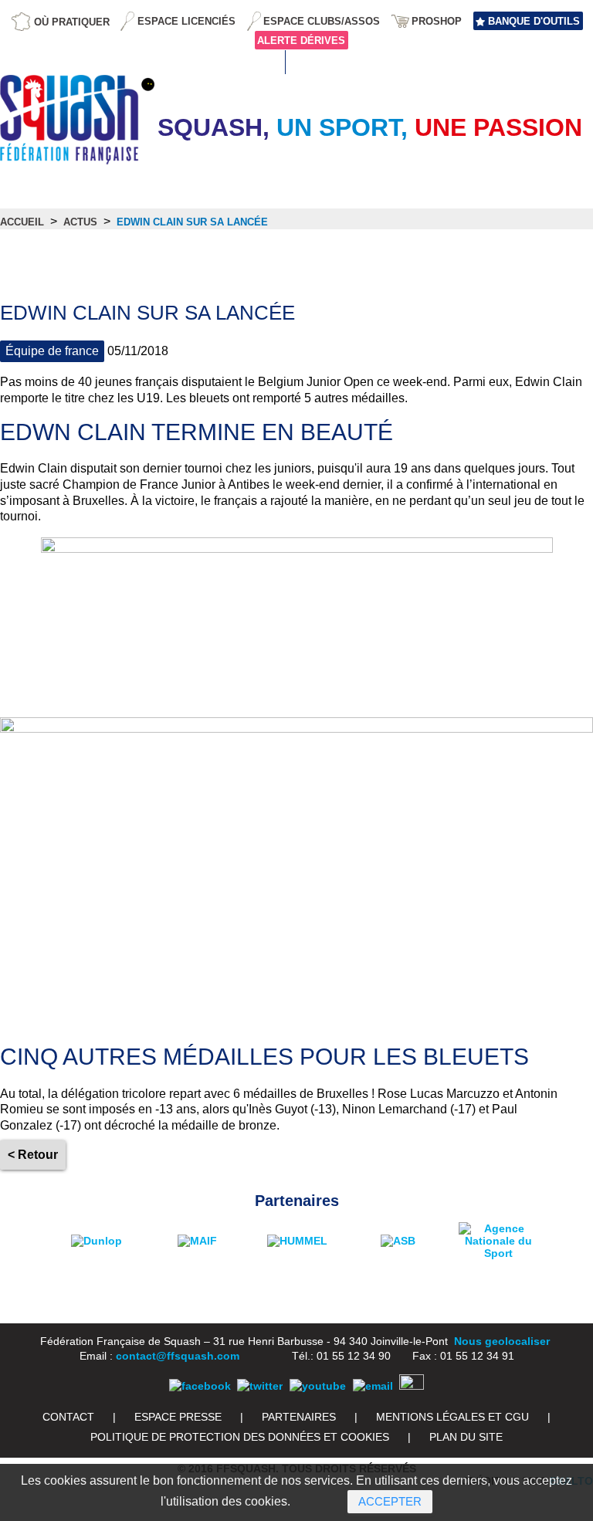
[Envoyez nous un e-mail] (373, 1386)
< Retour (33, 1154)
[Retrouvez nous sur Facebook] (200, 1386)
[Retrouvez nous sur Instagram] (411, 1386)
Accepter (390, 1501)
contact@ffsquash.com (177, 1356)
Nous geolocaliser (502, 1341)
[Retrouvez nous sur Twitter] (260, 1386)
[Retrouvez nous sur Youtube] (318, 1386)
